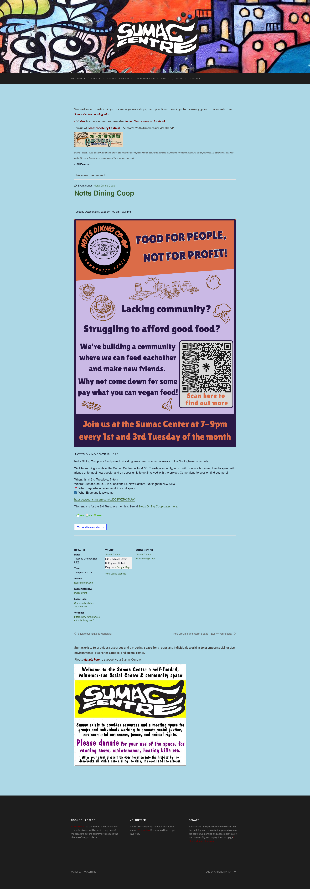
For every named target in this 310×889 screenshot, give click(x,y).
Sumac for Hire (116, 78)
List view (79, 121)
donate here (92, 659)
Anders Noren (222, 871)
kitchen (90, 603)
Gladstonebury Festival (104, 128)
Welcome (77, 78)
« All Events (81, 164)
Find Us (165, 78)
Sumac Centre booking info (91, 114)
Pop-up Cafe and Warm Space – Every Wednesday (203, 633)
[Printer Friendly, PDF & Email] (89, 515)
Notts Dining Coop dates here (158, 506)
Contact (194, 78)
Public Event (80, 592)
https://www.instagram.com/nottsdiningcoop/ (87, 618)
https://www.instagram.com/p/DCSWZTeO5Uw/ (104, 499)
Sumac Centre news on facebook (145, 121)
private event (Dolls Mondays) (94, 633)
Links (179, 78)
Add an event (78, 826)
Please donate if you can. (202, 840)
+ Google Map (122, 567)
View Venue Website (115, 573)
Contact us (144, 829)
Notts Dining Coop (83, 582)
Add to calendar (91, 527)
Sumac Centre (112, 554)
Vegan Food (80, 606)
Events (95, 78)
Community (80, 603)
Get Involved (143, 78)
